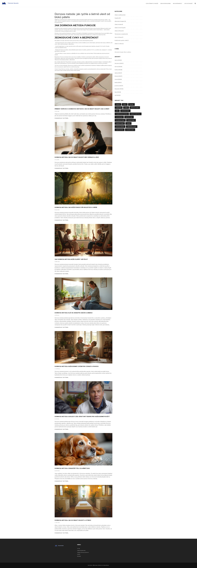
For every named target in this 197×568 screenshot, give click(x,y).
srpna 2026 (118, 60)
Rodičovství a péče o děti (122, 40)
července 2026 (119, 63)
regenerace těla (119, 129)
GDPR (78, 554)
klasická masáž (131, 120)
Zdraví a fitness (119, 30)
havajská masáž (130, 129)
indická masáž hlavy (135, 113)
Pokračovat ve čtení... (62, 118)
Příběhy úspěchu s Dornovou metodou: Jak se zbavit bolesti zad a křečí (82, 109)
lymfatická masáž (120, 120)
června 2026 (118, 66)
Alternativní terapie (120, 21)
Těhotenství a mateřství (121, 34)
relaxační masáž (119, 123)
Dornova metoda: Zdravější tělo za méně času (72, 468)
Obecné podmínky (81, 550)
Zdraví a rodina (119, 43)
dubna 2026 (118, 73)
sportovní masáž (134, 107)
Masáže (118, 18)
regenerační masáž (131, 126)
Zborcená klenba (165, 3)
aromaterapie (119, 117)
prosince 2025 (119, 85)
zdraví (124, 104)
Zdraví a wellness (120, 15)
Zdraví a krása (119, 24)
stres (117, 110)
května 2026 (118, 69)
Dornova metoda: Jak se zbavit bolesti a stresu (73, 520)
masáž (126, 107)
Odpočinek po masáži (152, 3)
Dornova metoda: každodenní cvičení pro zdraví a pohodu (77, 366)
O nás (78, 548)
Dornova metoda (120, 126)
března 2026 (118, 76)
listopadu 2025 (119, 88)
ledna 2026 (118, 82)
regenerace (118, 107)
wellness (131, 104)
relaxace (118, 104)
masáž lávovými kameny (121, 113)
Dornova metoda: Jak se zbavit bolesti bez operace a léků (77, 157)
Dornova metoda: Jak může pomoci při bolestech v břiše (76, 207)
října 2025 (118, 92)
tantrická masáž (125, 110)
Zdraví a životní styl (120, 27)
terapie (128, 123)
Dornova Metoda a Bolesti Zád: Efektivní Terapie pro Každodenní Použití (82, 416)
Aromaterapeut (177, 3)
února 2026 (118, 79)
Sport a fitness (119, 37)
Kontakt (79, 556)
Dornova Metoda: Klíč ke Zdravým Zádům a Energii (73, 313)
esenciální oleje (129, 117)
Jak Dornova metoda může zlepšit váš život (71, 259)
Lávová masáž (188, 3)
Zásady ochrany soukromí (83, 552)
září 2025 (117, 95)
